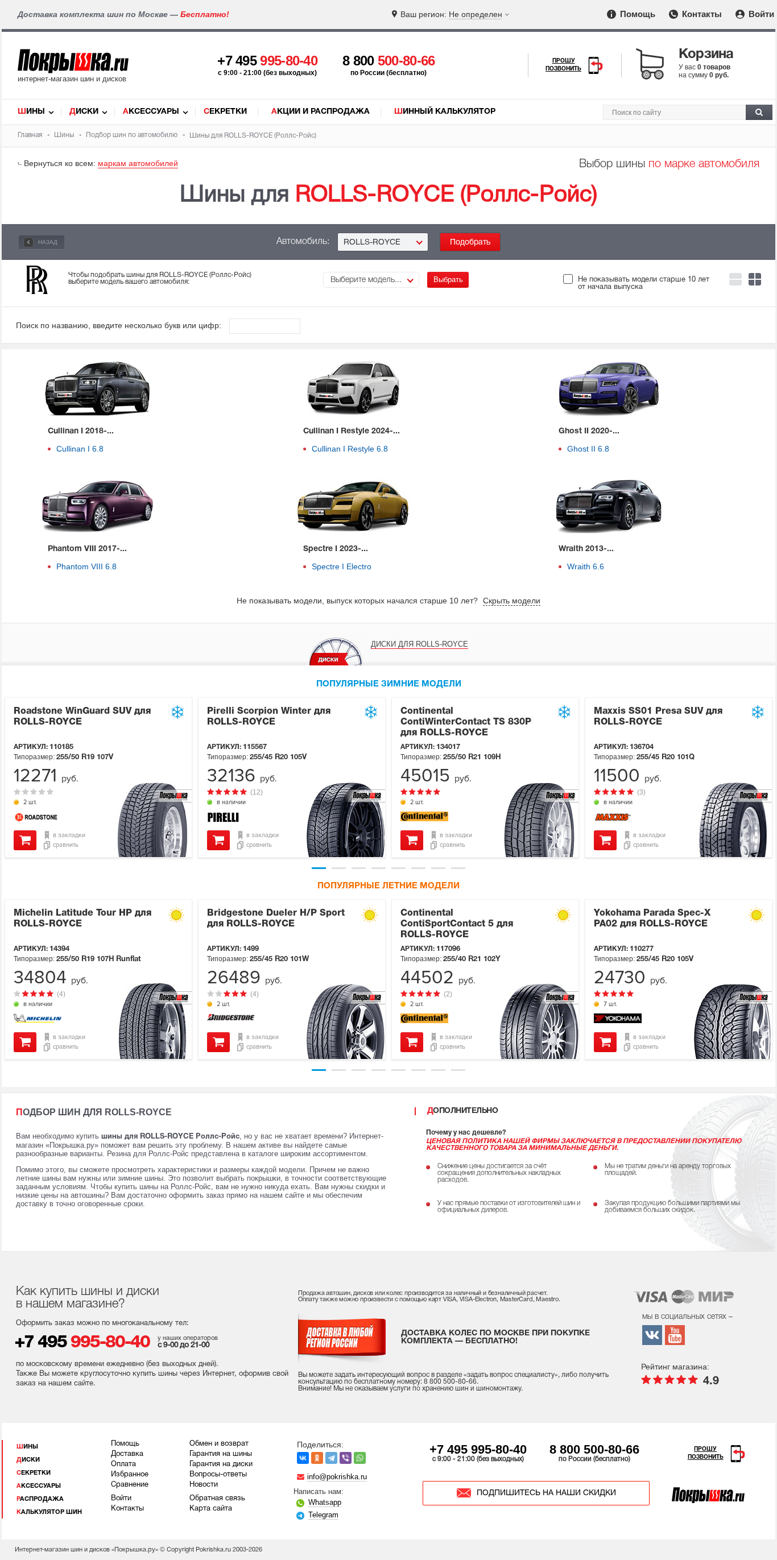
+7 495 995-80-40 (478, 1449)
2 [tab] (339, 868)
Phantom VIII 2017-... (87, 549)
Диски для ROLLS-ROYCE (419, 644)
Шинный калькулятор (444, 111)
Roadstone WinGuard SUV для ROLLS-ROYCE (82, 716)
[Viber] (346, 1458)
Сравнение (129, 1485)
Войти (760, 14)
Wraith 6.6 (585, 566)
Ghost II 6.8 (588, 448)
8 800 (388, 60)
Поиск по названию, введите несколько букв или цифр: (120, 325)
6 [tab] (418, 868)
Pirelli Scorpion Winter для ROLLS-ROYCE (268, 716)
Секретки (225, 111)
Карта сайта (210, 1508)
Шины (31, 111)
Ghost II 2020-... (589, 431)
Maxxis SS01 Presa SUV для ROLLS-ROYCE (658, 716)
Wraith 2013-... (586, 549)
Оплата (123, 1464)
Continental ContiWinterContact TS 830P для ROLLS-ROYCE (465, 722)
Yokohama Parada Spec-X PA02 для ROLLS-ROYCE (652, 918)
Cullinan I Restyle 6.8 (350, 448)
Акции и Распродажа (320, 111)
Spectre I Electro (341, 566)
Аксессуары (151, 111)
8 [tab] (458, 868)
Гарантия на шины (220, 1454)
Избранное (129, 1474)
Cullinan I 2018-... (81, 431)
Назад (46, 242)
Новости (203, 1485)
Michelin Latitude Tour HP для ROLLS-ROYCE (82, 918)
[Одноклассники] (317, 1458)
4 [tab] (378, 868)
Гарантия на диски (221, 1464)
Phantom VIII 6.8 (86, 566)
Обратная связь (217, 1498)
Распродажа (40, 1499)
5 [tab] (398, 868)
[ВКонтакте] (303, 1458)
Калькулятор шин (49, 1512)
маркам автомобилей (138, 163)
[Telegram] (331, 1458)
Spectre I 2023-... (335, 549)
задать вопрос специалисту (511, 1375)
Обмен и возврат (219, 1444)
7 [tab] (438, 868)
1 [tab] (319, 868)
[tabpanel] (98, 777)
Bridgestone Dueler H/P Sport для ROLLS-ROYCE (276, 918)
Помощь (636, 14)
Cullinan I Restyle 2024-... (351, 431)
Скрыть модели (511, 600)
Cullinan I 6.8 (80, 448)
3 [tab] (359, 868)
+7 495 (267, 60)
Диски (83, 111)
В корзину (25, 840)
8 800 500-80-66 (594, 1449)
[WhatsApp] (360, 1458)
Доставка (127, 1454)
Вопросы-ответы (218, 1474)
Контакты (701, 14)
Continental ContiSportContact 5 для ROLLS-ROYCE (456, 924)
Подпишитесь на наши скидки (546, 1493)
